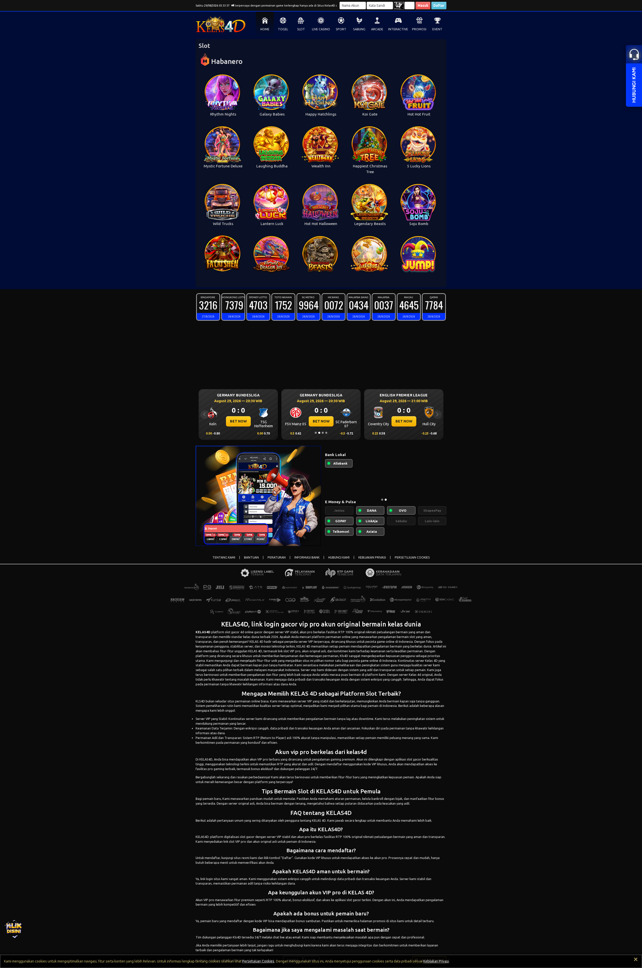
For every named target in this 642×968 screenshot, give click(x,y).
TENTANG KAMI (223, 557)
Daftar (438, 6)
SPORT (341, 29)
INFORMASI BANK (306, 557)
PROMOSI (419, 29)
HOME (264, 29)
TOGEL (283, 29)
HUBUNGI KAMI (339, 557)
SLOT (301, 29)
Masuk (423, 6)
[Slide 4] (326, 432)
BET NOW (238, 421)
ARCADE (377, 29)
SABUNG (359, 29)
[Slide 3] (323, 432)
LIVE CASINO (321, 29)
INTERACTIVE (398, 29)
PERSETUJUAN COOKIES (412, 557)
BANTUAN (251, 557)
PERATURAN (277, 557)
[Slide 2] (319, 432)
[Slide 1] (316, 432)
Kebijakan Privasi (436, 961)
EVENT (437, 29)
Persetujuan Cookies (258, 961)
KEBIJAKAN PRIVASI (372, 557)
